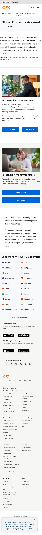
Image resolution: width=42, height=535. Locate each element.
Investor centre (26, 481)
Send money (6, 450)
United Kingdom (11, 310)
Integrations (25, 404)
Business (6, 2)
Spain (7, 283)
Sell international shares (9, 472)
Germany (8, 268)
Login (32, 7)
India (6, 294)
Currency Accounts (8, 411)
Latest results (25, 484)
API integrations (26, 447)
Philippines (28, 278)
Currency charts (7, 435)
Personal (15, 2)
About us (5, 481)
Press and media (26, 450)
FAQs (9, 380)
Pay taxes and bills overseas (11, 464)
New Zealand (9, 278)
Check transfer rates (9, 447)
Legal (4, 484)
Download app (7, 453)
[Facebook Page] (7, 364)
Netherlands (28, 299)
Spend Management (27, 394)
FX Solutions (6, 399)
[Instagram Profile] (30, 364)
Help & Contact (18, 380)
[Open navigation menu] (38, 7)
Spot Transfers (7, 402)
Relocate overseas (8, 461)
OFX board (6, 501)
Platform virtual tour (8, 420)
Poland (7, 304)
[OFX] (6, 7)
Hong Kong (28, 268)
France (26, 289)
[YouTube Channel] (25, 364)
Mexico (7, 299)
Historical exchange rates (10, 429)
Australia (8, 262)
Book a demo (28, 380)
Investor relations (26, 490)
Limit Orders (6, 408)
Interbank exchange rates (10, 426)
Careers (5, 507)
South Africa (29, 304)
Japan (26, 273)
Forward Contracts (8, 405)
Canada (27, 262)
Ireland (26, 294)
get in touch (6, 120)
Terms (37, 530)
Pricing (24, 407)
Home (4, 13)
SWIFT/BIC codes (8, 438)
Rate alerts (6, 432)
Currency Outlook (27, 420)
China (7, 289)
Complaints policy (8, 487)
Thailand (27, 283)
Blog (23, 426)
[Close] (34, 520)
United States (29, 310)
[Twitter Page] (16, 364)
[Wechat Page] (21, 364)
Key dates (24, 487)
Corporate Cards (7, 396)
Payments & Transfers (9, 394)
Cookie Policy (20, 530)
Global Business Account (10, 391)
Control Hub (25, 391)
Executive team (7, 504)
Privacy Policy (7, 490)
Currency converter (8, 423)
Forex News (25, 423)
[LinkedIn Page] (11, 364)
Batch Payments (26, 401)
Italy (6, 273)
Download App (26, 410)
